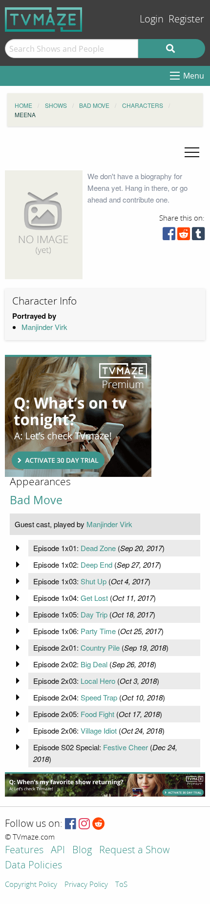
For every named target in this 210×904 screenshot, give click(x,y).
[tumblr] (198, 236)
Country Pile (100, 647)
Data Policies (33, 866)
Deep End (96, 564)
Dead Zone (98, 548)
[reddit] (183, 236)
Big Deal (94, 664)
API (58, 850)
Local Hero (98, 681)
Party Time (98, 631)
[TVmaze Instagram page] (84, 824)
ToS (121, 885)
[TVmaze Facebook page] (70, 824)
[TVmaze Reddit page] (98, 824)
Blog (82, 850)
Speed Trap (99, 697)
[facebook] (169, 236)
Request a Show (134, 850)
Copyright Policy (31, 885)
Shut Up (93, 581)
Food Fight (97, 714)
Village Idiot (99, 730)
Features (24, 850)
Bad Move (36, 500)
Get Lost (94, 598)
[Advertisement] (78, 416)
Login (152, 19)
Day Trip (94, 614)
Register (186, 19)
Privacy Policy (86, 885)
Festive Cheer (125, 747)
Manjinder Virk (44, 327)
